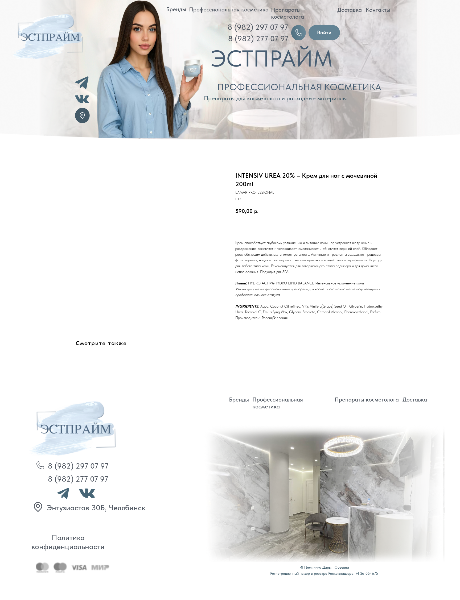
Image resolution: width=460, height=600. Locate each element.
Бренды (176, 9)
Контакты (378, 9)
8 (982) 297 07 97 (258, 27)
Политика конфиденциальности (68, 542)
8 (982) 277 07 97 (258, 38)
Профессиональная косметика (229, 9)
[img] (70, 427)
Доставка (349, 9)
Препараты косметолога (287, 13)
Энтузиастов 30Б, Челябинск (96, 507)
